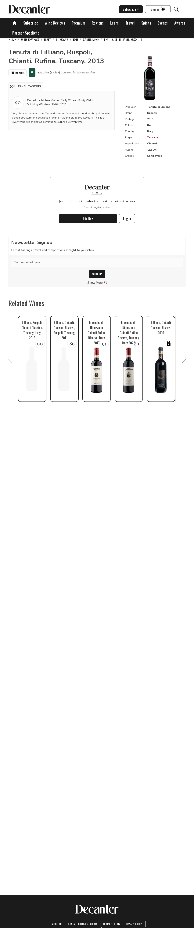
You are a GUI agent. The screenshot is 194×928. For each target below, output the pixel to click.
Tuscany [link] (62, 39)
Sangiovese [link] (91, 39)
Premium (78, 23)
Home (12, 39)
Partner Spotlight (25, 33)
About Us (57, 924)
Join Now (88, 218)
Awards (179, 23)
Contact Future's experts (82, 924)
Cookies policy (111, 924)
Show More (95, 282)
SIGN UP (97, 274)
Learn (114, 23)
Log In (127, 218)
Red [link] (75, 39)
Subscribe (30, 23)
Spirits (146, 23)
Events (163, 23)
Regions (98, 23)
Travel (130, 23)
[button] (26, 86)
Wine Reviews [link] (30, 39)
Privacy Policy (134, 924)
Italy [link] (47, 39)
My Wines (20, 72)
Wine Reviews (55, 23)
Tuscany (152, 137)
